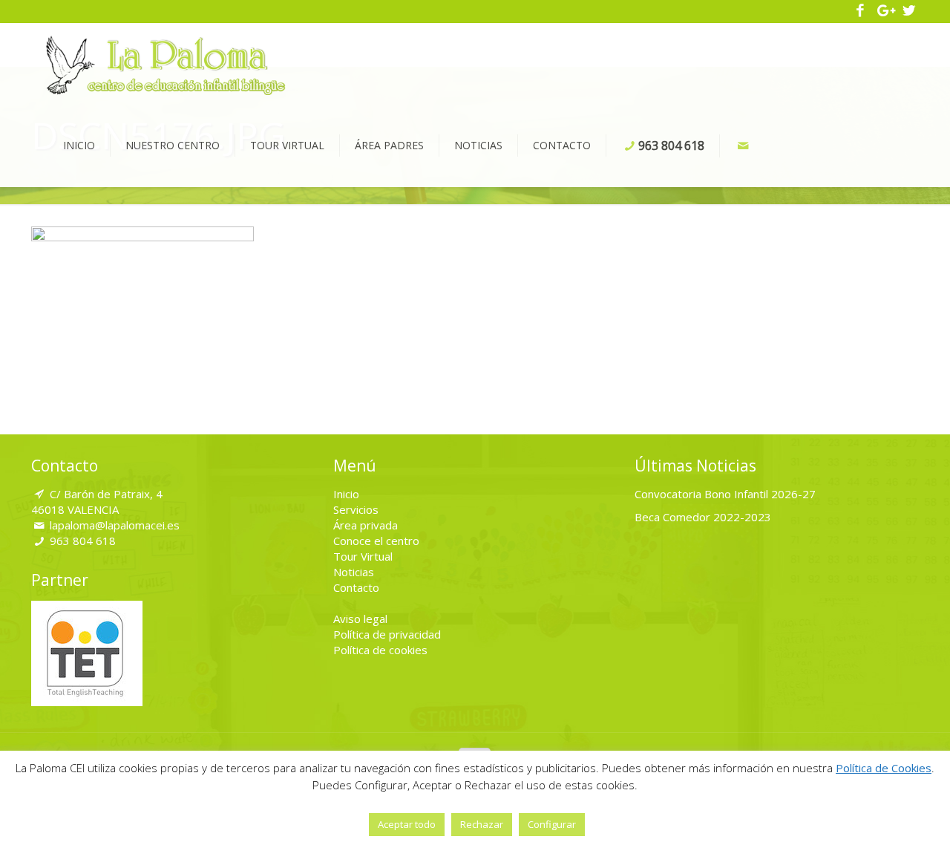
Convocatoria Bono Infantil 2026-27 (725, 493)
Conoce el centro (376, 540)
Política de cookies (380, 649)
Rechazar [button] (481, 824)
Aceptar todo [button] (407, 824)
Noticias (353, 571)
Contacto (356, 587)
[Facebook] (861, 11)
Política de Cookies (883, 767)
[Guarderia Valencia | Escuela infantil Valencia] (166, 64)
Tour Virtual (363, 556)
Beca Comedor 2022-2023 (703, 516)
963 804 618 (83, 540)
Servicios (356, 509)
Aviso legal (360, 618)
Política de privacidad (387, 634)
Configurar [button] (552, 824)
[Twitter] (909, 11)
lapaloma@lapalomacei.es (115, 525)
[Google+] (885, 11)
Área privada (365, 525)
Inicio (346, 493)
